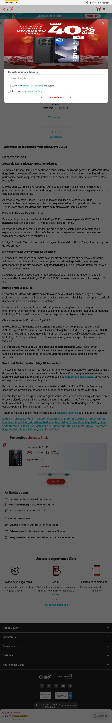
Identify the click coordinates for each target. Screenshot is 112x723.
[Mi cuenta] (104, 9)
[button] (99, 2)
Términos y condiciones (32, 86)
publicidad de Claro (33, 91)
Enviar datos (56, 97)
